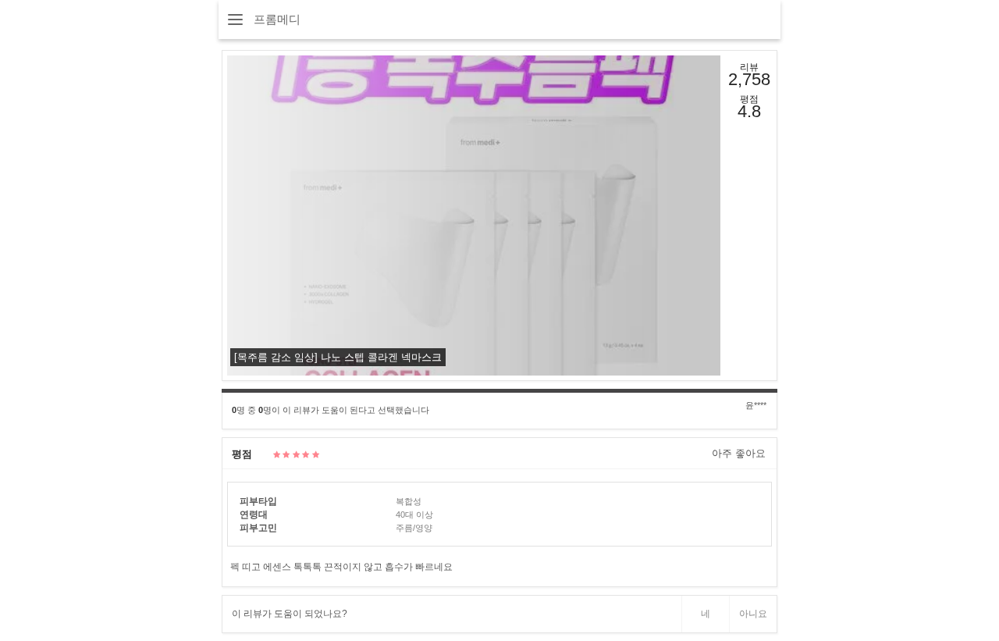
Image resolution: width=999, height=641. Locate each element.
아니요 (753, 613)
